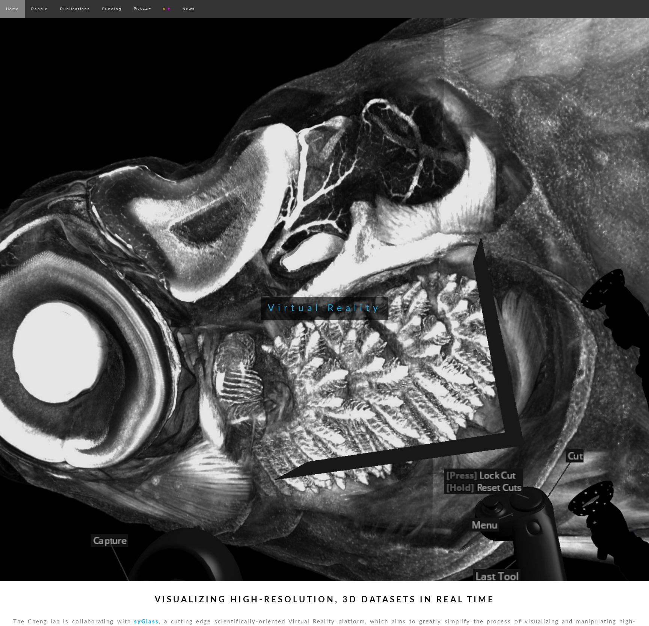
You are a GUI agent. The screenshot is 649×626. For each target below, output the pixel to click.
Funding (112, 9)
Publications (75, 9)
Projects (141, 8)
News (189, 9)
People (39, 9)
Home (12, 9)
